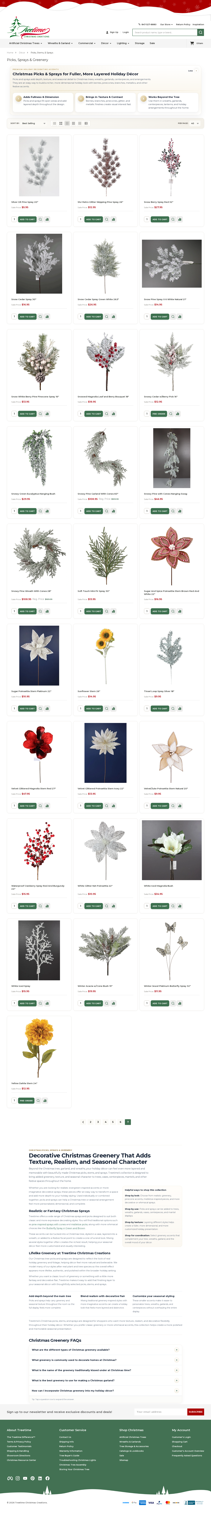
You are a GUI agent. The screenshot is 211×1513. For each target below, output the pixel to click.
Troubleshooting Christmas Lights (77, 1460)
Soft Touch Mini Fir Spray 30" (94, 591)
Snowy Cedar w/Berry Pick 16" (161, 396)
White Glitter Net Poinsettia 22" (95, 885)
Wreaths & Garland (59, 43)
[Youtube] (25, 1478)
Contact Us (65, 1437)
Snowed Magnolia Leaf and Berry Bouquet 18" (103, 396)
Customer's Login (181, 1437)
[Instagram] (18, 1478)
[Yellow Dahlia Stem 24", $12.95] (39, 1048)
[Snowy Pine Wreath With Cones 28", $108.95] (39, 555)
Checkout (177, 1446)
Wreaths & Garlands (130, 1441)
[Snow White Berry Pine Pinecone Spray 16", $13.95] (39, 361)
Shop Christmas (131, 1430)
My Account (181, 1430)
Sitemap (123, 1460)
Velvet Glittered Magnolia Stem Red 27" (33, 788)
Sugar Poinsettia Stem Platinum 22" (31, 691)
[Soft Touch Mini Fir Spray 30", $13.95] (105, 555)
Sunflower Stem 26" (89, 691)
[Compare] (47, 219)
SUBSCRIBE (196, 1412)
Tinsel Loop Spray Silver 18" (159, 691)
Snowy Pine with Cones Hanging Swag (165, 493)
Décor (105, 43)
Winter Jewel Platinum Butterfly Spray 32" (167, 986)
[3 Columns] (67, 123)
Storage (140, 43)
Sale (152, 43)
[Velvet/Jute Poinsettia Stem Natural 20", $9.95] (171, 753)
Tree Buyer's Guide (69, 1455)
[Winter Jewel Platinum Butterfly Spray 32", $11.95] (171, 950)
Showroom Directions (18, 1455)
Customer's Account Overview (188, 1451)
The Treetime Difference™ (21, 1437)
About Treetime (19, 1430)
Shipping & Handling (18, 1451)
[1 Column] (54, 123)
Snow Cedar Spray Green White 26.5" (98, 299)
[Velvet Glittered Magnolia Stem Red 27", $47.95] (39, 753)
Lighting (122, 43)
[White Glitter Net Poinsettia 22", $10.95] (105, 850)
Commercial (85, 43)
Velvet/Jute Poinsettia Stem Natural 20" (166, 788)
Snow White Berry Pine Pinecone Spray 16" (35, 396)
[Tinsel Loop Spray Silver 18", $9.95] (171, 656)
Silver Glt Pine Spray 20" (24, 202)
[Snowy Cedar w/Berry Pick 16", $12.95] (171, 361)
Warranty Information (70, 1451)
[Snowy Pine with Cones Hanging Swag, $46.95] (171, 458)
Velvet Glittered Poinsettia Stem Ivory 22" (101, 788)
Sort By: (14, 123)
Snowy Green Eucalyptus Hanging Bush (33, 493)
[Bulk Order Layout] (86, 123)
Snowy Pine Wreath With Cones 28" (31, 591)
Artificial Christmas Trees (24, 43)
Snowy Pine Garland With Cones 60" (98, 493)
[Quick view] (40, 219)
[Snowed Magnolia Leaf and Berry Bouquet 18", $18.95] (105, 361)
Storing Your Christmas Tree (74, 1469)
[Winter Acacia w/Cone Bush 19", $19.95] (105, 950)
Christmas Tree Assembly (72, 1464)
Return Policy (183, 24)
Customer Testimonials (19, 1446)
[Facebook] (47, 1478)
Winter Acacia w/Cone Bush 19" (95, 986)
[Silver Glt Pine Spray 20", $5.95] (39, 166)
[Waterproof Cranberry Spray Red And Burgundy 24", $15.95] (39, 850)
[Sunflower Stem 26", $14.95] (105, 656)
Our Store (165, 24)
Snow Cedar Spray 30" (23, 299)
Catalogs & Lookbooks (131, 1451)
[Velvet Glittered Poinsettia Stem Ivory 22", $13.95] (105, 753)
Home (10, 52)
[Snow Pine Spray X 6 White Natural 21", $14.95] (171, 264)
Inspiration (198, 24)
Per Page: (183, 123)
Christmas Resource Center (21, 1460)
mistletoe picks (79, 1224)
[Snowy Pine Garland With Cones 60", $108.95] (105, 458)
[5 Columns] (80, 123)
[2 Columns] (61, 123)
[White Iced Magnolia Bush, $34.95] (171, 850)
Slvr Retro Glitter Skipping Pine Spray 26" (100, 202)
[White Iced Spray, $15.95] (39, 950)
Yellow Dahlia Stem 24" (24, 1083)
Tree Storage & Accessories (134, 1446)
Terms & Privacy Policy (19, 1441)
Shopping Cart (179, 1441)
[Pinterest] (32, 1478)
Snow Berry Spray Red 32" (158, 202)
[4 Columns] (73, 123)
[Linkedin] (40, 1478)
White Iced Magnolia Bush (158, 885)
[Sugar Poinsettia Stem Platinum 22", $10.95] (39, 656)
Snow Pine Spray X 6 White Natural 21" (165, 299)
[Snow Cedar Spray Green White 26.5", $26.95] (105, 264)
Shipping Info (66, 1441)
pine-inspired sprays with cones (49, 1224)
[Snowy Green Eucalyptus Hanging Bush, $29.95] (39, 458)
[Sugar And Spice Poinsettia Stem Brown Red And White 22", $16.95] (171, 555)
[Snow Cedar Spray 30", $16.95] (39, 264)
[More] (172, 24)
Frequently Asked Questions (187, 1455)
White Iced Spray (20, 986)
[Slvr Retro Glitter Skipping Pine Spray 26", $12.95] (105, 166)
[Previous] (83, 1122)
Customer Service (72, 1430)
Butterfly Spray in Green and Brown (65, 1228)
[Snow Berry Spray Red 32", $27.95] (171, 166)
